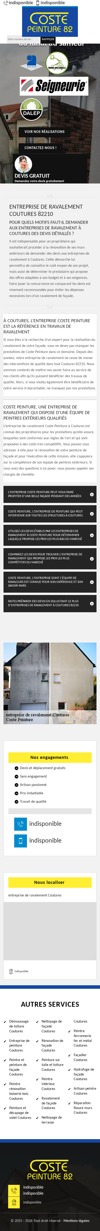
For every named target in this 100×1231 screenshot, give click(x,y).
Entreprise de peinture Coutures (19, 1046)
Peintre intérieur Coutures (48, 1084)
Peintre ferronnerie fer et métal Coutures (83, 1038)
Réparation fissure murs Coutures (83, 1108)
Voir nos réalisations (45, 132)
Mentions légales (76, 1221)
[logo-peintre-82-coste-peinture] (50, 21)
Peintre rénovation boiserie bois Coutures (18, 1091)
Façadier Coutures (80, 1057)
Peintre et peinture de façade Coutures (18, 1067)
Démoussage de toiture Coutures (19, 1026)
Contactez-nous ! (41, 148)
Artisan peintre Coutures (85, 1091)
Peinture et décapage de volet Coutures (20, 1113)
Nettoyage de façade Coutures (52, 1026)
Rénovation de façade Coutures (52, 1046)
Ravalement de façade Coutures (51, 1103)
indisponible (21, 3)
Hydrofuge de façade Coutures (84, 1074)
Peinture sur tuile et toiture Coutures (52, 1065)
